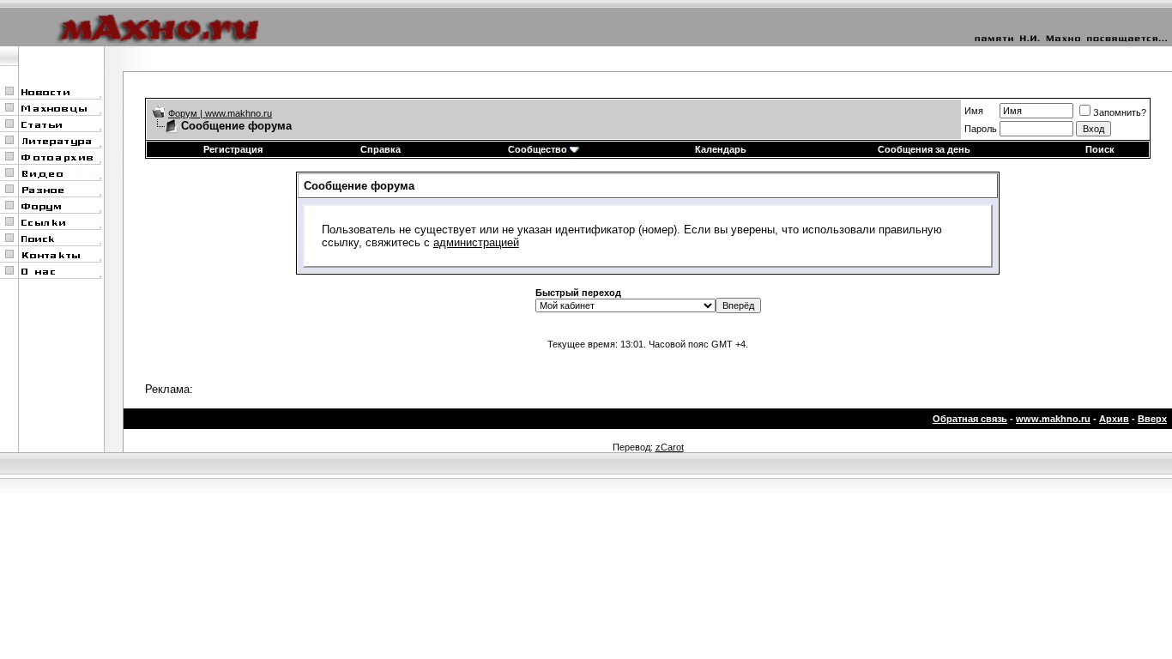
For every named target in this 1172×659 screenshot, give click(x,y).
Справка (380, 149)
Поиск (1100, 149)
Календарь (720, 149)
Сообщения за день (924, 149)
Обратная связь (970, 419)
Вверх (1152, 419)
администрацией (476, 242)
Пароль (980, 129)
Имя (973, 111)
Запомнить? (1119, 112)
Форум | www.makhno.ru (220, 113)
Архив (1114, 419)
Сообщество (537, 149)
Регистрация (233, 149)
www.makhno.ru (1053, 419)
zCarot (669, 447)
